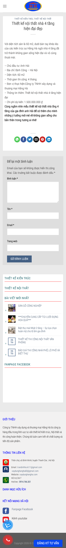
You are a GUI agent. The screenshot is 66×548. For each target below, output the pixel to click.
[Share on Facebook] (23, 139)
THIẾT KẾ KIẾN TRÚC (23, 19)
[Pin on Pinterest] (42, 139)
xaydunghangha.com (28, 474)
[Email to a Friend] (36, 139)
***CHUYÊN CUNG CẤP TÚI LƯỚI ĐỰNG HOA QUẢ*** (38, 318)
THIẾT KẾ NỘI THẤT (43, 19)
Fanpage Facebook (22, 509)
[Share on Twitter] (30, 139)
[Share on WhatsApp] (17, 139)
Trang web (12, 241)
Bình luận (12, 178)
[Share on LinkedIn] (49, 139)
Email (10, 225)
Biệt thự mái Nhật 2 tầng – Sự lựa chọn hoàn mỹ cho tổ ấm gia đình (37, 329)
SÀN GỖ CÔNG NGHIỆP (30, 305)
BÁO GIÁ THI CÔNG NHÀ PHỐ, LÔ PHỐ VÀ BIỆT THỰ (39, 352)
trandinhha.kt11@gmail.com (30, 467)
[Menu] (5, 6)
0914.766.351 (25, 481)
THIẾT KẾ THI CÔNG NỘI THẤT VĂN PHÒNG (36, 341)
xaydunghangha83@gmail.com (25, 471)
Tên (9, 209)
